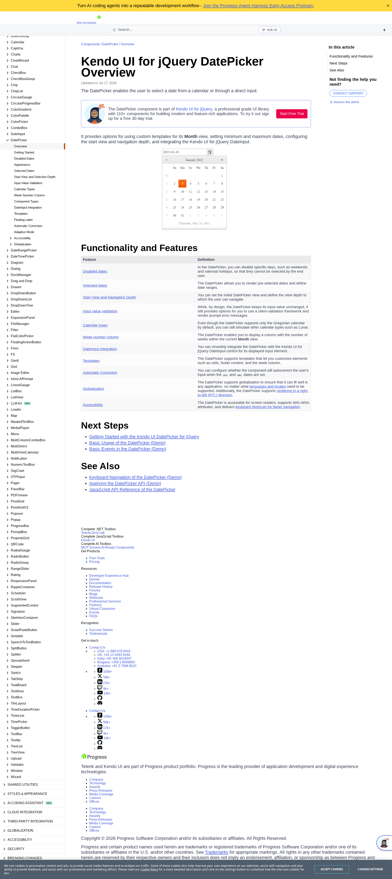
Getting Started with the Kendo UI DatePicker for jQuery (144, 436)
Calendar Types (24, 189)
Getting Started (24, 152)
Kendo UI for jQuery (194, 109)
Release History (100, 586)
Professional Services (105, 601)
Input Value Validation (28, 183)
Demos (94, 579)
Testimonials (98, 633)
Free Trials (97, 558)
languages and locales (267, 386)
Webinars (96, 597)
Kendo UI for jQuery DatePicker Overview (172, 66)
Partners (95, 605)
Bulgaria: (116, 662)
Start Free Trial (292, 114)
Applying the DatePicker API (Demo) (125, 483)
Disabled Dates (24, 158)
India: (114, 658)
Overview (20, 146)
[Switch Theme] (384, 30)
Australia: (116, 666)
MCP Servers (90, 547)
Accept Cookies (332, 869)
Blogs (93, 594)
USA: (113, 651)
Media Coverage (101, 794)
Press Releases (100, 790)
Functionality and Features (139, 248)
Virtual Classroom (102, 608)
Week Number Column (29, 195)
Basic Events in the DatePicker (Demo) (127, 448)
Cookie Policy (149, 869)
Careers (95, 798)
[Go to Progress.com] (94, 758)
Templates (21, 213)
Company (96, 779)
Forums (94, 590)
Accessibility (93, 405)
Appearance (22, 164)
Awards (94, 787)
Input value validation (100, 311)
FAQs (93, 616)
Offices (94, 801)
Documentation (100, 583)
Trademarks (216, 852)
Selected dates (95, 285)
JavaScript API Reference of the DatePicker (132, 489)
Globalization (93, 389)
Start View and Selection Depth (34, 177)
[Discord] (99, 704)
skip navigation (86, 22)
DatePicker (110, 44)
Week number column (101, 337)
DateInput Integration (28, 207)
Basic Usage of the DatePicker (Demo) (127, 442)
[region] (196, 869)
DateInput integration (100, 349)
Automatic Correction (28, 226)
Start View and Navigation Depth (109, 297)
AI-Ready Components (117, 547)
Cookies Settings (370, 869)
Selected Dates (24, 170)
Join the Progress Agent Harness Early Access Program (258, 5)
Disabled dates (95, 271)
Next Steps (105, 425)
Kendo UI (88, 540)
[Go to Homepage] (99, 22)
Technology (97, 783)
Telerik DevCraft (92, 533)
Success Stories (101, 630)
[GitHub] (99, 699)
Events (94, 612)
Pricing (94, 561)
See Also (100, 466)
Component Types (26, 201)
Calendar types (95, 325)
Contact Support (348, 93)
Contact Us (97, 647)
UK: (113, 655)
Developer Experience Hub (109, 575)
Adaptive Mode (24, 232)
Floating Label (23, 219)
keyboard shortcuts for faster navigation (268, 407)
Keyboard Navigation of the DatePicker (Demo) (135, 477)
